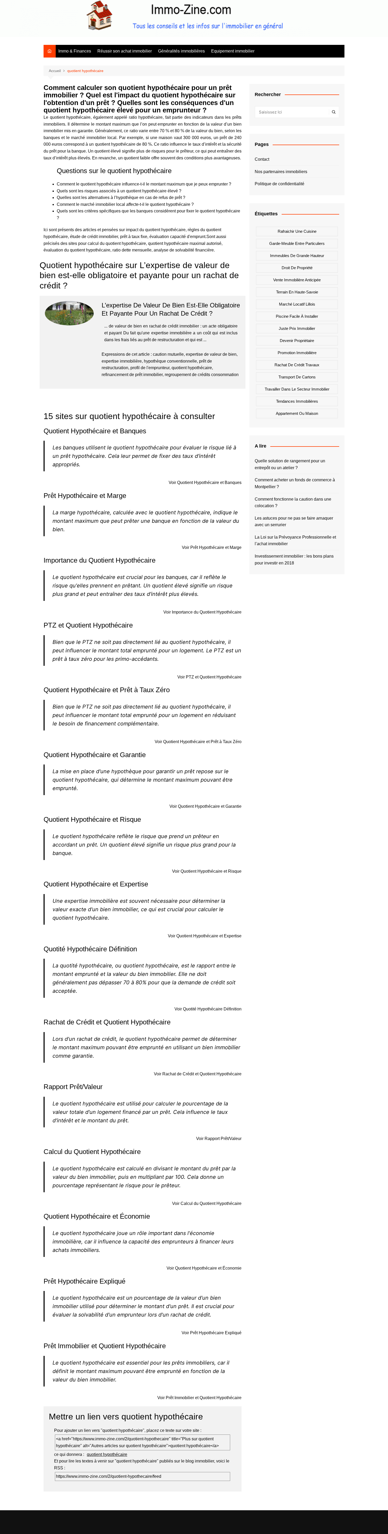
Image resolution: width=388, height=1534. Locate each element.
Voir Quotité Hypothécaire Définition (208, 1009)
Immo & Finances (74, 51)
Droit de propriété (297, 267)
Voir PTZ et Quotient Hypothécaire (209, 677)
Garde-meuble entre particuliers (297, 243)
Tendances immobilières (297, 401)
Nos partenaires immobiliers (281, 171)
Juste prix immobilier (297, 328)
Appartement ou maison (297, 413)
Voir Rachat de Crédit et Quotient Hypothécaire (198, 1074)
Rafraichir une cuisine (297, 231)
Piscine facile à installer (297, 316)
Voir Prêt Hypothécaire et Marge (212, 547)
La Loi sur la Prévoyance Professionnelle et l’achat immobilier (295, 540)
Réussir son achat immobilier (124, 51)
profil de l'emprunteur (149, 367)
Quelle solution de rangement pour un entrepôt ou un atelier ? (290, 464)
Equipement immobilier (232, 51)
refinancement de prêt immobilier (132, 374)
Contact (262, 159)
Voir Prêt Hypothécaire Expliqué (212, 1333)
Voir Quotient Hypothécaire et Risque (207, 871)
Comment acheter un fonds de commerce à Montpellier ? (295, 483)
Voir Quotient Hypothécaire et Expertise (205, 936)
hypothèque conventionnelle (170, 361)
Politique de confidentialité (279, 184)
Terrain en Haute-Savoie (297, 292)
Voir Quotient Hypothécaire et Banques (205, 482)
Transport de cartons (297, 377)
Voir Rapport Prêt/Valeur (219, 1138)
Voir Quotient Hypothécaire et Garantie (205, 806)
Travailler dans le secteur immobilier (297, 389)
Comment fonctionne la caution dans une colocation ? (293, 502)
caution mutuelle (168, 354)
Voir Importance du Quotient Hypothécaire (202, 612)
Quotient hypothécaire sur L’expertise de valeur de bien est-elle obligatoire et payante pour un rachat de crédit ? (139, 275)
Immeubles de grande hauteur (297, 255)
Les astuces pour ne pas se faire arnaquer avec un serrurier (294, 521)
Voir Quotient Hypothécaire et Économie (204, 1268)
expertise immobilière (122, 361)
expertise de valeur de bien (211, 354)
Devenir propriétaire (297, 340)
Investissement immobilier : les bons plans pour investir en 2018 (294, 559)
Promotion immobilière (297, 352)
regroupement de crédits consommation (202, 374)
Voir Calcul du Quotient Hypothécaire (207, 1203)
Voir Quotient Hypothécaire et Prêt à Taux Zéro (198, 741)
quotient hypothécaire (192, 367)
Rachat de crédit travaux (297, 365)
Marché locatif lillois (297, 304)
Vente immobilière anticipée (297, 280)
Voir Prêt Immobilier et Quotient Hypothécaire (199, 1397)
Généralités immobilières (181, 51)
